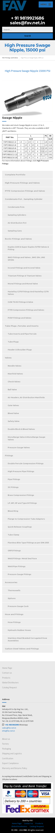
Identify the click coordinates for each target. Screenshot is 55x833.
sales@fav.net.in (27, 22)
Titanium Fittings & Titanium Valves (24, 276)
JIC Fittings (13, 487)
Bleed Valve (13, 413)
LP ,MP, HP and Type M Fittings (22, 503)
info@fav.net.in (8, 731)
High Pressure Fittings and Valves (22, 183)
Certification (7, 758)
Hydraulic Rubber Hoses (19, 630)
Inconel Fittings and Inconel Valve (24, 268)
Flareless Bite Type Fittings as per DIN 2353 (28, 543)
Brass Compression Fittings (21, 495)
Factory (5, 743)
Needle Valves (14, 366)
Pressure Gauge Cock (18, 606)
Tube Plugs (13, 342)
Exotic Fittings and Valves (18, 239)
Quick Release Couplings (20, 527)
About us (6, 739)
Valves (8, 358)
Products (6, 677)
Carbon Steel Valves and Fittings (22, 649)
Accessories (11, 582)
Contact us (7, 672)
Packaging (6, 748)
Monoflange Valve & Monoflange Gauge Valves (26, 438)
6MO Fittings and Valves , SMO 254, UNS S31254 (26, 258)
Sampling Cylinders (17, 215)
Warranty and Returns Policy (14, 768)
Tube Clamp (13, 535)
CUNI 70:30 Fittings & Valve (20, 302)
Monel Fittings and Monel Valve (23, 284)
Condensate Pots (16, 207)
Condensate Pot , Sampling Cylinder (23, 199)
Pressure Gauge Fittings (19, 574)
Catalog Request (9, 687)
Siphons (12, 598)
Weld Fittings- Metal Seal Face (22, 558)
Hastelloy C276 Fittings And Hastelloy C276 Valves (28, 293)
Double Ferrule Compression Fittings (25, 463)
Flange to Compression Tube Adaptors (26, 519)
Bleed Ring (13, 511)
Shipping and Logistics (12, 753)
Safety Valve (13, 421)
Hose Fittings (14, 622)
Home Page (7, 668)
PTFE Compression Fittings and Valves (25, 191)
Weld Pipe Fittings (16, 566)
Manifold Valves (15, 374)
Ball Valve (12, 390)
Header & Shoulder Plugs (20, 350)
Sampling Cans (15, 231)
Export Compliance (10, 763)
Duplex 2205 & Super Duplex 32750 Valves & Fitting (28, 248)
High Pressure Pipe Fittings (21, 471)
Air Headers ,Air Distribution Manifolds (26, 397)
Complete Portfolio (15, 174)
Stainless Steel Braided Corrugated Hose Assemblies (27, 639)
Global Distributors (10, 682)
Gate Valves (13, 405)
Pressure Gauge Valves (19, 447)
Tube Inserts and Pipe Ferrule (22, 334)
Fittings (9, 455)
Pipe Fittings (14, 479)
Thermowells (14, 590)
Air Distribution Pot (17, 223)
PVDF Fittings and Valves (19, 318)
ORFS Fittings (14, 551)
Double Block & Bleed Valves (21, 429)
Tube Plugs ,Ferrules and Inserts (21, 326)
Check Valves (14, 382)
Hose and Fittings (14, 614)
